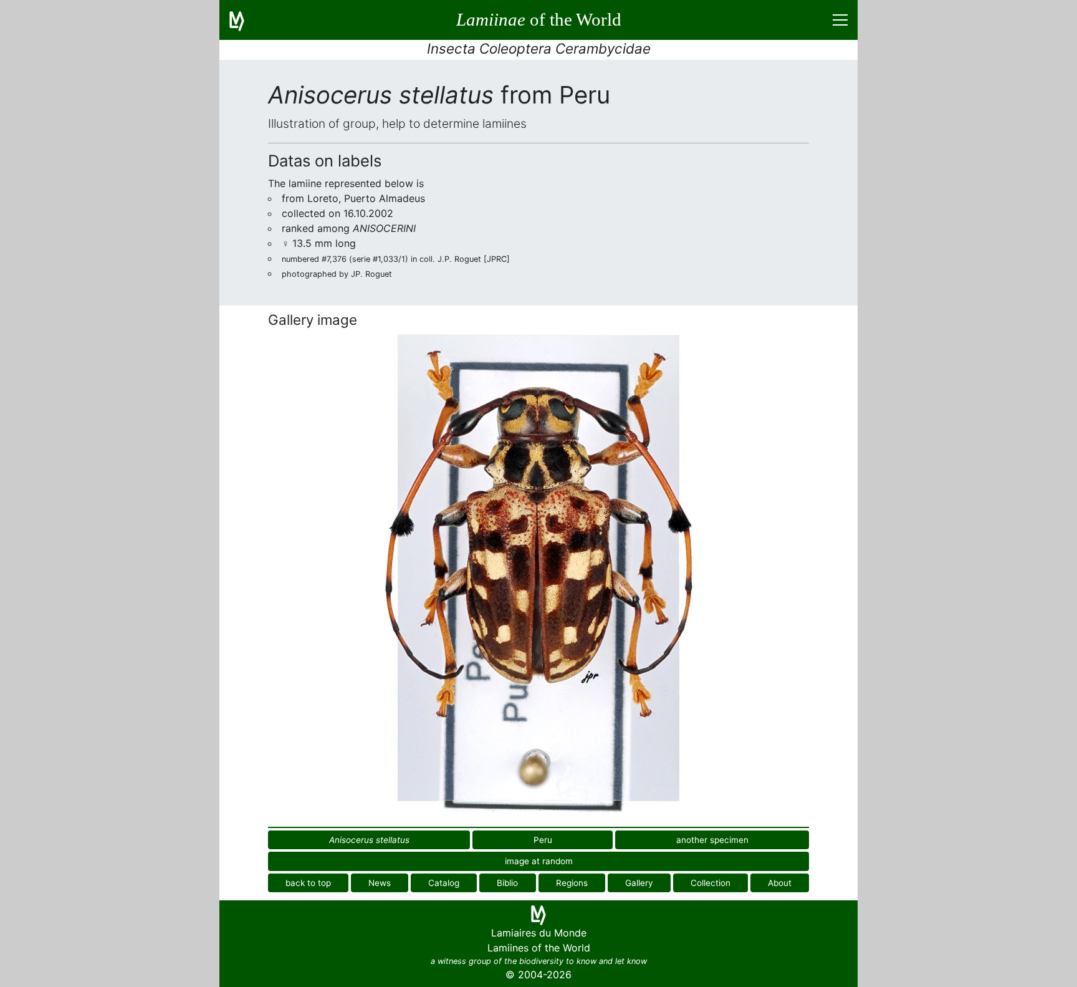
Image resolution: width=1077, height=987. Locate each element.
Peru (543, 840)
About (780, 883)
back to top (308, 883)
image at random (539, 861)
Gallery (639, 883)
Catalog (443, 883)
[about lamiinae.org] (244, 20)
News (379, 883)
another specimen (712, 840)
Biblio (507, 883)
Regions (572, 883)
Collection (710, 883)
